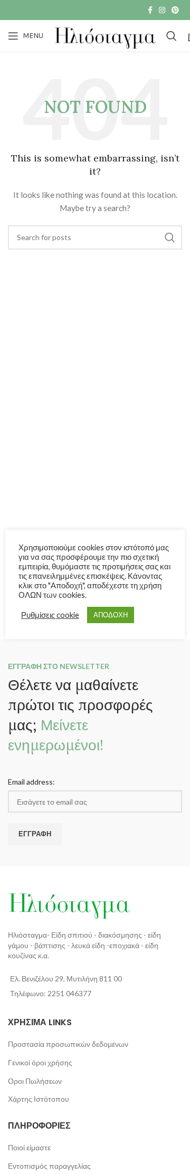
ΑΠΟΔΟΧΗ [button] (110, 614)
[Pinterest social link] (175, 10)
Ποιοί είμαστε (29, 1147)
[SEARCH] (170, 237)
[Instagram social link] (162, 10)
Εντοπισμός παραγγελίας (49, 1165)
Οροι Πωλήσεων (35, 1080)
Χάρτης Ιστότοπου (38, 1098)
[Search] (171, 35)
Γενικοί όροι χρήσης (40, 1062)
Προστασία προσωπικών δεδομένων (68, 1043)
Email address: (31, 781)
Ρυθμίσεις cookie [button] (50, 614)
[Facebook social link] (150, 10)
